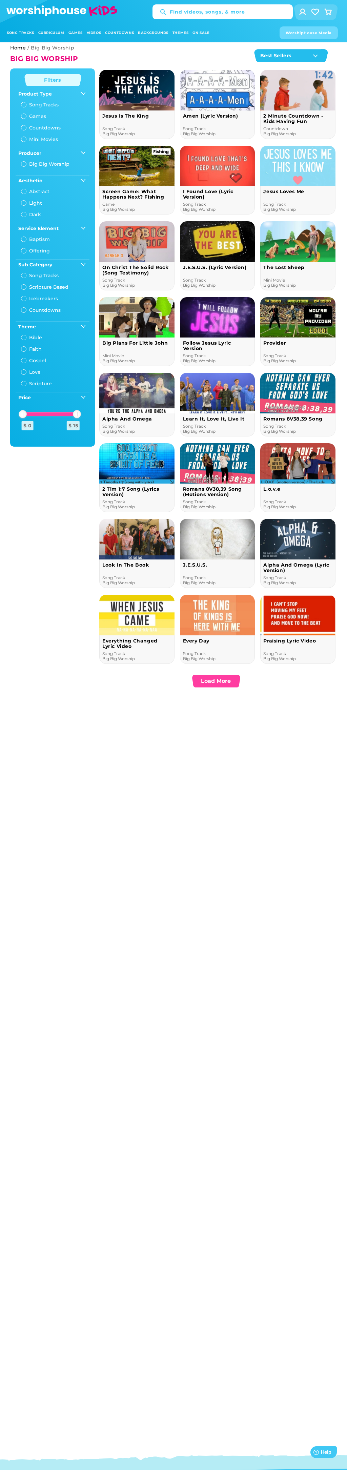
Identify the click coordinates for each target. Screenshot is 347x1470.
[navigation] (52, 257)
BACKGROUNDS (153, 32)
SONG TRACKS (20, 32)
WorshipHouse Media (309, 32)
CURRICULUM (51, 32)
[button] (20, 33)
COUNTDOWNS (119, 32)
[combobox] (222, 11)
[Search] (159, 12)
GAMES (75, 32)
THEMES (180, 32)
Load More (216, 681)
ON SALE (200, 32)
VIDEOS (94, 32)
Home (18, 48)
